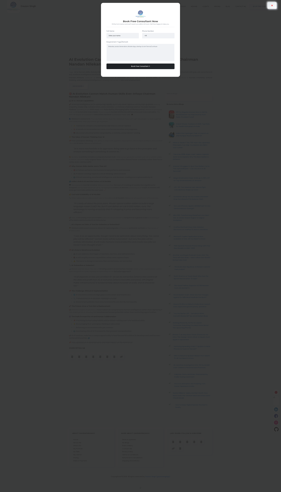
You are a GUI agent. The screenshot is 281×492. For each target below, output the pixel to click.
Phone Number (148, 31)
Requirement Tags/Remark (117, 42)
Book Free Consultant (140, 66)
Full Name (110, 31)
